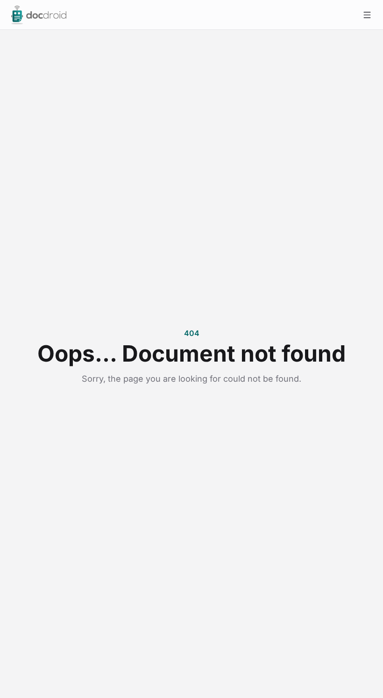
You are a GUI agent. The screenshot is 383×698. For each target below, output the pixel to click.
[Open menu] (367, 14)
